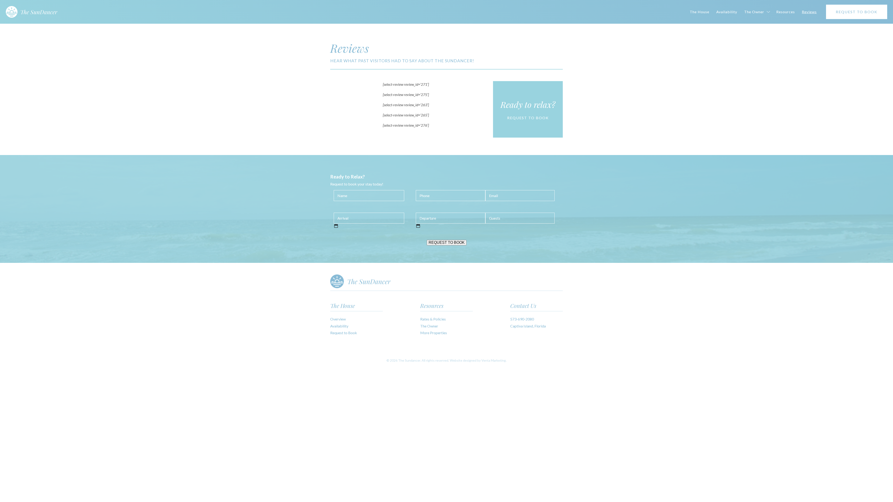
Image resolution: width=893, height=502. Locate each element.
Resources (785, 12)
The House (699, 12)
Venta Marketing (493, 360)
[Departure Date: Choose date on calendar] (418, 226)
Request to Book (343, 332)
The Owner (754, 12)
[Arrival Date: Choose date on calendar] (336, 226)
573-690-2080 (522, 319)
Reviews (809, 12)
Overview (338, 319)
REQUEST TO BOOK (856, 12)
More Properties (433, 332)
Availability (726, 12)
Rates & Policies (433, 319)
